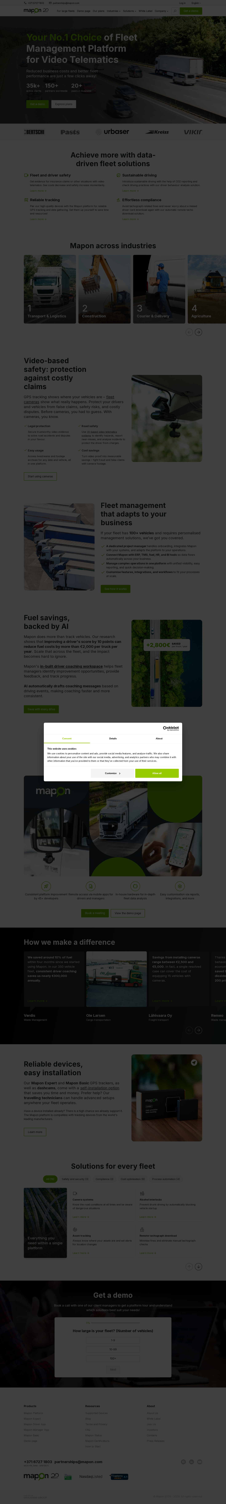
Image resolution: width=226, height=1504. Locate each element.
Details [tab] (113, 738)
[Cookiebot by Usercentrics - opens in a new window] (165, 728)
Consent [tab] (66, 738)
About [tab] (159, 738)
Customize (111, 773)
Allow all (157, 773)
